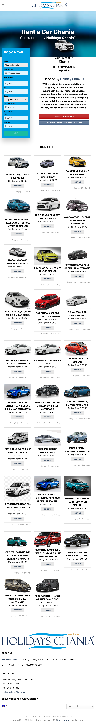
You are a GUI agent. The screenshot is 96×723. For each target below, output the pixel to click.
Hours (6, 80)
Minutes (7, 88)
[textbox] (13, 65)
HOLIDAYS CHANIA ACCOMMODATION (58, 716)
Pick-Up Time (8, 77)
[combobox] (16, 65)
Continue (18, 186)
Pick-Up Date (9, 69)
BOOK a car (37, 716)
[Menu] (3, 5)
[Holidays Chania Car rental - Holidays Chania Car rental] (48, 5)
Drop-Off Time (9, 112)
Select (7, 61)
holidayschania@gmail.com (15, 692)
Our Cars (28, 716)
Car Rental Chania (64, 720)
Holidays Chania (72, 79)
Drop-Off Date (9, 104)
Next (16, 133)
